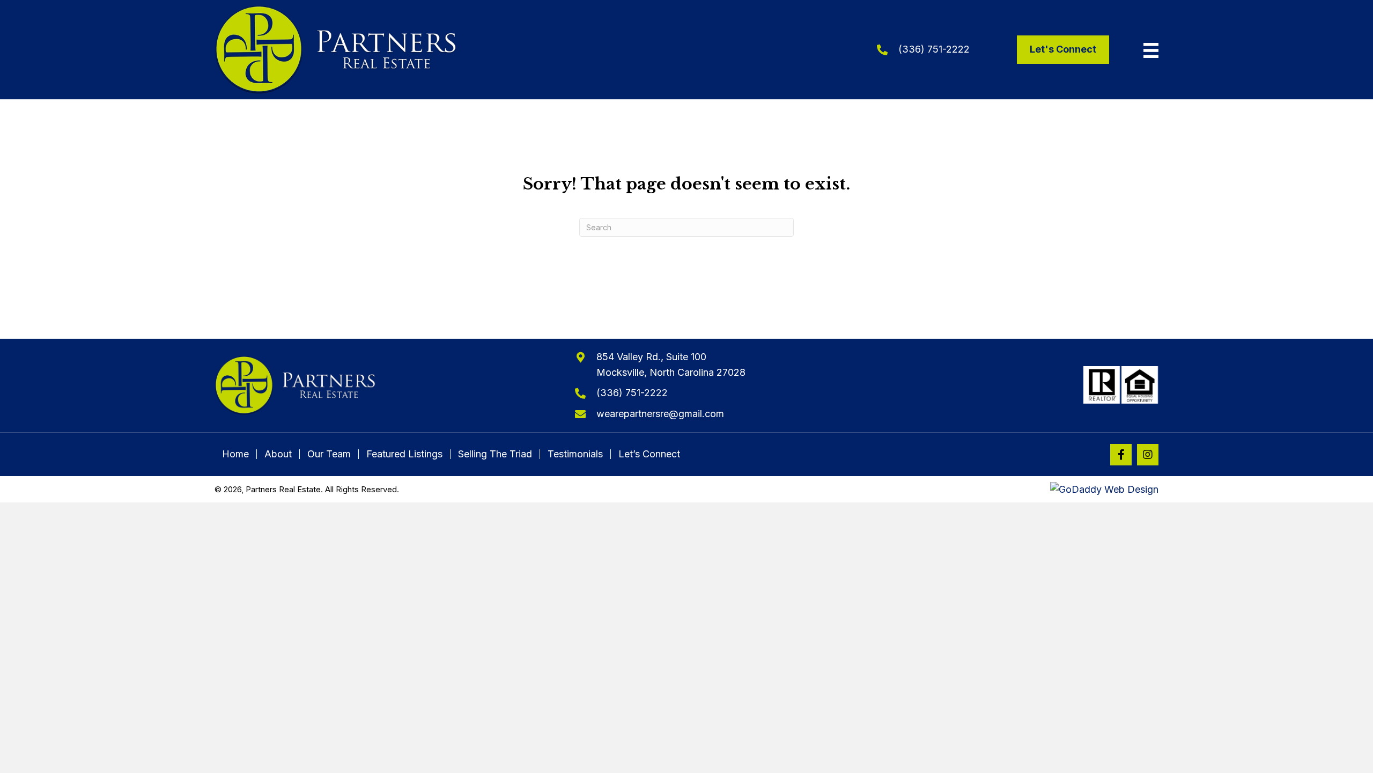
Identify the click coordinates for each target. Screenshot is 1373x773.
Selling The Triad (495, 454)
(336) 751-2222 (934, 49)
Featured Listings (404, 454)
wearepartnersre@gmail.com (660, 413)
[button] (1121, 454)
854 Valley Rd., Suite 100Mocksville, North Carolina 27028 (670, 364)
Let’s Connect (649, 454)
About (278, 454)
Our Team (329, 454)
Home (235, 454)
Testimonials (575, 454)
